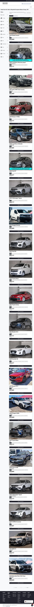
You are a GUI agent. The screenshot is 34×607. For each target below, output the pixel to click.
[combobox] (26, 4)
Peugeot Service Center (19, 596)
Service (19, 594)
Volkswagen (4, 594)
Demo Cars (14, 595)
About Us (24, 595)
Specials (9, 595)
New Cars (14, 594)
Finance (9, 597)
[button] (31, 7)
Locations (28, 0)
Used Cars (14, 596)
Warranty (19, 602)
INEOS (4, 600)
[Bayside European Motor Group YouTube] (31, 0)
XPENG (4, 599)
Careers (24, 596)
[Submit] (22, 4)
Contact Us (24, 594)
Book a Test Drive (20, 42)
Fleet (8, 596)
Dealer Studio (8, 606)
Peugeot (4, 598)
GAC (3, 595)
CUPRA (4, 601)
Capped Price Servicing (19, 599)
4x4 (3, 597)
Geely (3, 596)
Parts (18, 601)
